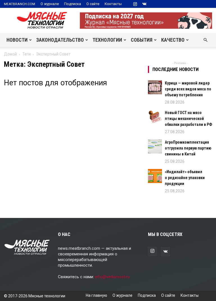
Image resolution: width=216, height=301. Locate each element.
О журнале (49, 4)
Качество (172, 40)
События (141, 40)
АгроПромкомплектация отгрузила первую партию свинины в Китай (188, 148)
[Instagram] (135, 4)
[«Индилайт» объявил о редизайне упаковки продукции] (155, 176)
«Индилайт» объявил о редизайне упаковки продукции (185, 178)
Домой (10, 54)
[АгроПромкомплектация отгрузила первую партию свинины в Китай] (155, 146)
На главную (96, 295)
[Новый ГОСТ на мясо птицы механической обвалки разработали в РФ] (155, 117)
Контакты (113, 4)
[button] (205, 40)
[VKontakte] (144, 4)
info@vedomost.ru (112, 276)
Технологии (107, 40)
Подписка (72, 4)
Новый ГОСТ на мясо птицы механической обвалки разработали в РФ (188, 118)
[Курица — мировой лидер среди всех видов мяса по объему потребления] (155, 87)
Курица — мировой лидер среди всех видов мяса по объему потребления (188, 89)
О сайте (92, 4)
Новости (17, 40)
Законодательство (60, 40)
